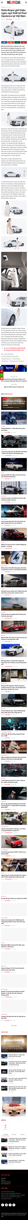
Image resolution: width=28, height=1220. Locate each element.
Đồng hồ (3, 683)
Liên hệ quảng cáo (5, 1183)
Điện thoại (4, 565)
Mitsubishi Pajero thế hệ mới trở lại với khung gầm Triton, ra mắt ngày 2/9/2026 (14, 403)
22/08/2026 (13, 478)
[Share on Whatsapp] (17, 42)
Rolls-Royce (5, 361)
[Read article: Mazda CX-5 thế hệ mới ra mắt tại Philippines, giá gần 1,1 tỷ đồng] (14, 534)
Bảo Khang (7, 432)
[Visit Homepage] (14, 2)
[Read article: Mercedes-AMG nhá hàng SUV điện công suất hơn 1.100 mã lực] (14, 934)
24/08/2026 (17, 407)
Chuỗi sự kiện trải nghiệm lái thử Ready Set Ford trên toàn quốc (13, 615)
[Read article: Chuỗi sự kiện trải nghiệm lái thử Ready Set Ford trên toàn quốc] (14, 604)
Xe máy (3, 426)
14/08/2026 (15, 832)
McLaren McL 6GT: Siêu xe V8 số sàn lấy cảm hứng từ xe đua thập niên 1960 (14, 638)
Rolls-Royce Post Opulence (16, 361)
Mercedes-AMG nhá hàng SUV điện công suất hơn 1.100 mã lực (12, 946)
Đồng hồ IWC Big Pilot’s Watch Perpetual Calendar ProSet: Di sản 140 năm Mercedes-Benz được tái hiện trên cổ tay (13, 687)
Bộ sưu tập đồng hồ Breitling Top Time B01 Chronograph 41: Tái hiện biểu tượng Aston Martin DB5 (13, 805)
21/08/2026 (14, 502)
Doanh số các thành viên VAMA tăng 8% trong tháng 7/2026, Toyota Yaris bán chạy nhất (13, 921)
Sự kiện (3, 612)
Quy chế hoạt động (6, 1182)
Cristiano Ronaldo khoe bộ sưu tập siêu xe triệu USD (13, 1017)
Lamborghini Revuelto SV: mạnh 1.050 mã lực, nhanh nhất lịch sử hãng (13, 781)
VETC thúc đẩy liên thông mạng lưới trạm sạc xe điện (13, 735)
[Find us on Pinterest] (13, 1205)
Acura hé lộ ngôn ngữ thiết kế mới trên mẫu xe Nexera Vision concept (13, 499)
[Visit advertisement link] (14, 368)
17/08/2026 (14, 714)
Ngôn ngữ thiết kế (8, 354)
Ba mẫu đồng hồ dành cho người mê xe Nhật (14, 898)
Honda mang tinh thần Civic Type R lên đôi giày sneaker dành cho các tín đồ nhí (13, 522)
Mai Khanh (7, 525)
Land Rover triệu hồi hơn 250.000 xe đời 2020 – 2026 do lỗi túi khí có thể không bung (14, 452)
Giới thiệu (3, 1178)
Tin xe (4, 398)
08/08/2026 (13, 1020)
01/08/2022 (17, 19)
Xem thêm (14, 1025)
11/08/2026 (14, 948)
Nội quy (3, 1180)
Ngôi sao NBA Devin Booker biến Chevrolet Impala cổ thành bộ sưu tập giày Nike (13, 758)
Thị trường (4, 849)
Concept (3, 496)
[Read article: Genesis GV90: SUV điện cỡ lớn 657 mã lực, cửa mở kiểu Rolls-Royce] (14, 464)
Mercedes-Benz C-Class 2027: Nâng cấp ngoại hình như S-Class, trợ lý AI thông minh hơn (13, 662)
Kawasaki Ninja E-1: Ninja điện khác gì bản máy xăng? (13, 429)
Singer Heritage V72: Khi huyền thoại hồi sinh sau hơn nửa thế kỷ (12, 969)
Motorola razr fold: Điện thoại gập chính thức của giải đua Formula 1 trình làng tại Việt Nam (14, 568)
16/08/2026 (13, 761)
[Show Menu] (2, 2)
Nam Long (7, 478)
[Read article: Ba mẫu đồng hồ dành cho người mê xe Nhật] (14, 888)
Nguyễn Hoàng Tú (6, 358)
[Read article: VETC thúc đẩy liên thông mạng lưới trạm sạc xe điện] (14, 723)
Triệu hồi (4, 449)
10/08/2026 (13, 972)
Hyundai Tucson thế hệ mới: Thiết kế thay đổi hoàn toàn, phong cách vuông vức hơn (14, 592)
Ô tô (2, 472)
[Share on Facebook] (4, 42)
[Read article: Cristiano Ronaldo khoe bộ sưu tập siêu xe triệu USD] (14, 1006)
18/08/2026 (15, 666)
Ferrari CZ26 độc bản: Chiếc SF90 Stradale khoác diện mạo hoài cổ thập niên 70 (13, 711)
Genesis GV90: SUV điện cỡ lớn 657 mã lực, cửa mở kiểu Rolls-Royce (13, 476)
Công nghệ (4, 989)
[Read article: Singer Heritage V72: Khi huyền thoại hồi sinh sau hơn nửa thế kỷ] (14, 957)
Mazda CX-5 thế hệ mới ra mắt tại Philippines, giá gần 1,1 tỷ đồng (14, 545)
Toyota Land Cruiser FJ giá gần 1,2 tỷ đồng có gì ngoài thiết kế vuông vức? (13, 829)
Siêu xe (3, 635)
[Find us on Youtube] (6, 1205)
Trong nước (4, 826)
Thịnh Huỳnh (9, 19)
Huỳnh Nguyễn (10, 407)
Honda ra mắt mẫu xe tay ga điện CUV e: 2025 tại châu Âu (17, 1154)
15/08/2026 (14, 784)
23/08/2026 (15, 455)
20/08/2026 (15, 548)
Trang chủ (3, 7)
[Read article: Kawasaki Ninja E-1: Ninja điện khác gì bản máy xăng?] (14, 418)
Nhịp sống (9, 7)
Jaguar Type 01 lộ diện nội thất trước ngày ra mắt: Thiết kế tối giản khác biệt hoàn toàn (14, 876)
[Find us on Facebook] (2, 1205)
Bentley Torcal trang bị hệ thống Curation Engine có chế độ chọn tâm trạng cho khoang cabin (12, 993)
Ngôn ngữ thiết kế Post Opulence (10, 356)
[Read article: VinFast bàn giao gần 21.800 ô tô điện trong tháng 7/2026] (14, 841)
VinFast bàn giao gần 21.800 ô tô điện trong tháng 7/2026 (13, 853)
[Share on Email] (11, 42)
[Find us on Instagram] (10, 1205)
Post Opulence (16, 358)
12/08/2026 (15, 879)
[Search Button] (26, 2)
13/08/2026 (14, 855)
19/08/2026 (13, 595)
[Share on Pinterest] (24, 42)
